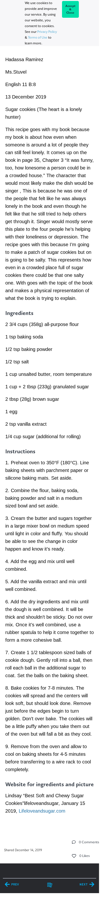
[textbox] (49, 434)
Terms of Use (37, 37)
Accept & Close (70, 9)
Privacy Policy (47, 32)
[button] (74, 842)
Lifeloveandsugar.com (42, 811)
